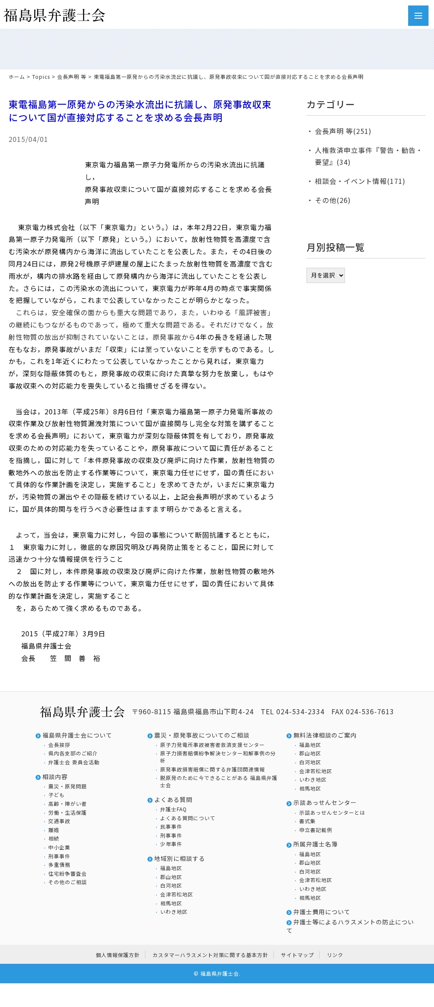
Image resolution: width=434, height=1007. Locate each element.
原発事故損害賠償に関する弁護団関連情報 (212, 769)
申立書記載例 (315, 830)
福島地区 (171, 868)
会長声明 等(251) (343, 131)
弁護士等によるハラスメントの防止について (350, 926)
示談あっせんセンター (325, 803)
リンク (335, 954)
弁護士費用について (322, 912)
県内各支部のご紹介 (73, 753)
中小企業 (59, 847)
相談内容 (55, 777)
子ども (56, 794)
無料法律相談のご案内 (325, 735)
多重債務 (59, 864)
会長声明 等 (71, 76)
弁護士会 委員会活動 (74, 762)
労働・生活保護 (67, 812)
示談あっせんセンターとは (332, 812)
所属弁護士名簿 (315, 844)
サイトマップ (297, 954)
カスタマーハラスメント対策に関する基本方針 (210, 954)
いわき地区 (174, 911)
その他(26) (333, 200)
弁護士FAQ (173, 809)
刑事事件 (59, 856)
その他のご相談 (67, 882)
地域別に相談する (179, 858)
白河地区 (171, 885)
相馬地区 (171, 903)
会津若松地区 (176, 894)
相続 (53, 838)
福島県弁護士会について (77, 735)
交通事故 (59, 821)
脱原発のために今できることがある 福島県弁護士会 (219, 781)
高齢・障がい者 (67, 803)
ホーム (16, 76)
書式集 (307, 821)
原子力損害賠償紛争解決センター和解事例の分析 (218, 757)
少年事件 (171, 844)
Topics (41, 76)
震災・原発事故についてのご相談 (202, 735)
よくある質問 (173, 800)
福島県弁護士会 (219, 973)
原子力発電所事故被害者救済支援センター (212, 744)
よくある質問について (187, 818)
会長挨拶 (59, 744)
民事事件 (171, 826)
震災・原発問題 (67, 786)
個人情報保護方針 (118, 954)
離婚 (53, 830)
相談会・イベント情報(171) (360, 181)
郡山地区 (171, 877)
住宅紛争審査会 (67, 873)
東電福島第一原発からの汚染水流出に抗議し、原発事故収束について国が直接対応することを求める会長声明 (140, 110)
